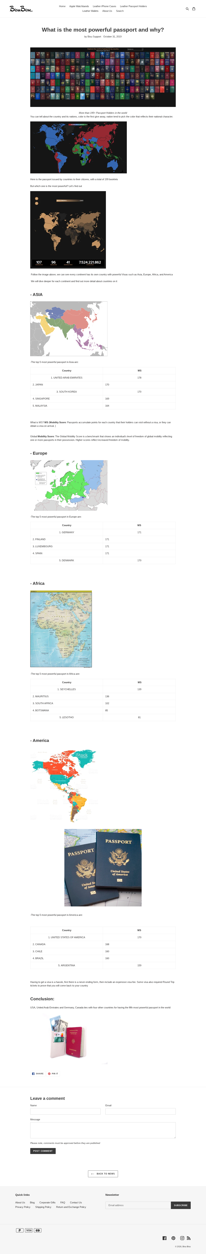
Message (35, 1119)
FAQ (62, 1202)
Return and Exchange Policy (71, 1207)
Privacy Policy (22, 1207)
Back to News (105, 1174)
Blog (32, 1202)
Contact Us (76, 1202)
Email (108, 1105)
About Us (20, 1202)
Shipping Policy (43, 1207)
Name (33, 1105)
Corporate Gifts (47, 1202)
